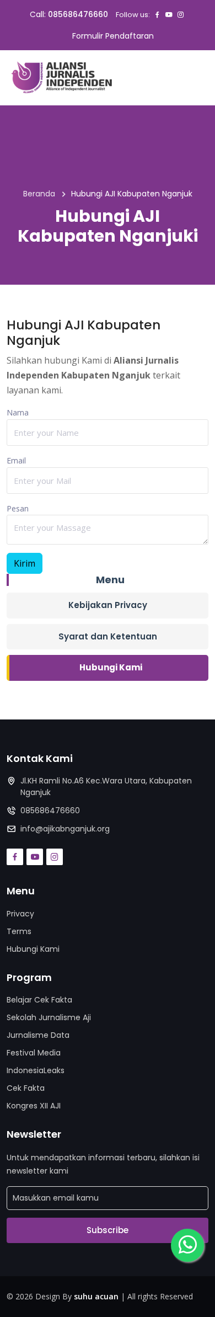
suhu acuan (96, 1296)
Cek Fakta (26, 1088)
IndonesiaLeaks (35, 1070)
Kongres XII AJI (34, 1105)
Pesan (18, 508)
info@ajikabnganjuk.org (65, 828)
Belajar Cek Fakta (39, 999)
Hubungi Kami (110, 667)
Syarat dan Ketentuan (107, 636)
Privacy (20, 913)
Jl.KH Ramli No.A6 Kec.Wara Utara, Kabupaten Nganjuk (106, 786)
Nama (18, 412)
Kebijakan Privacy (107, 605)
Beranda (39, 193)
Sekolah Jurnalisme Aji (49, 1017)
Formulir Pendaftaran (113, 35)
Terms (19, 931)
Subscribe (107, 1230)
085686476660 (78, 14)
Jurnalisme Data (38, 1035)
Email (16, 460)
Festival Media (34, 1052)
